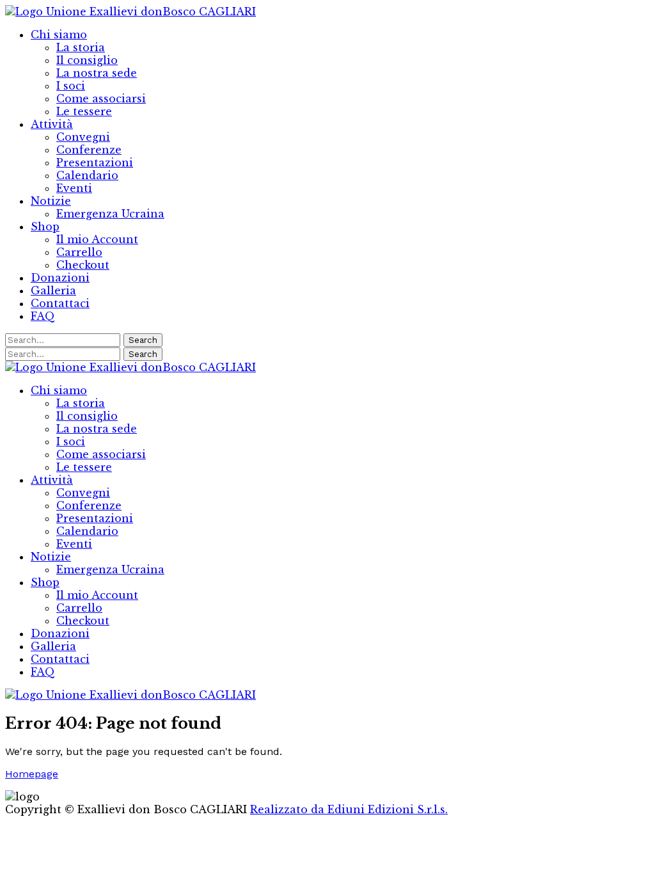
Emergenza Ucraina (110, 213)
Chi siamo (59, 34)
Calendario (87, 175)
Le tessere (84, 111)
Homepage (31, 774)
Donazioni (60, 277)
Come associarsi (101, 98)
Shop (45, 226)
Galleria (53, 290)
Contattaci (60, 303)
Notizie (51, 201)
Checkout (82, 264)
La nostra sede (96, 73)
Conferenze (89, 149)
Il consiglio (87, 60)
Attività (52, 124)
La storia (80, 47)
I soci (70, 85)
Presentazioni (94, 162)
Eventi (74, 188)
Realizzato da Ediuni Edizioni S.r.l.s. (349, 809)
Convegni (83, 137)
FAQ (43, 316)
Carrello (79, 252)
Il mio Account (97, 239)
